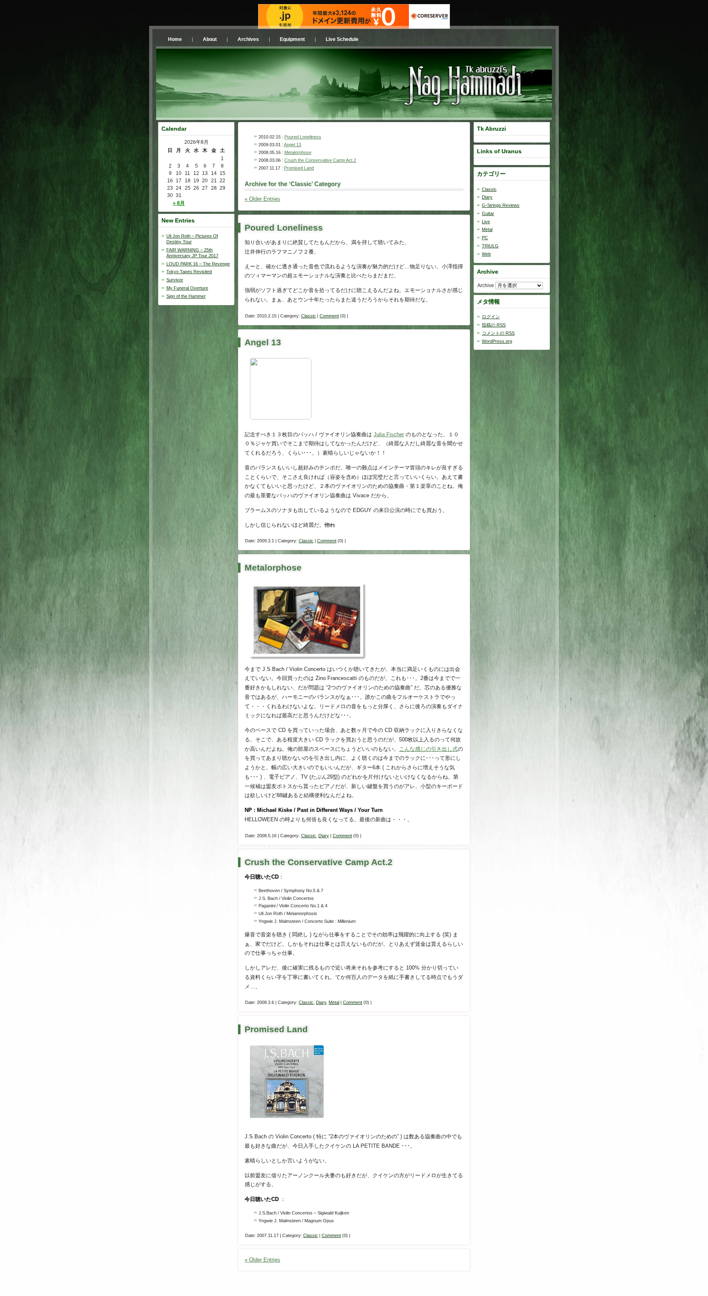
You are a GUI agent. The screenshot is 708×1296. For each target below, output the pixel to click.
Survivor (174, 279)
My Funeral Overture (187, 287)
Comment (329, 315)
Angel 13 (292, 144)
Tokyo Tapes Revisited (189, 271)
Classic (308, 315)
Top (688, 1276)
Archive (485, 285)
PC (485, 237)
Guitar (488, 213)
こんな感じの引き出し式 (428, 749)
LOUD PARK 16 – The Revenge (198, 263)
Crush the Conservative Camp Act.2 (320, 160)
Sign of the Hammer (186, 296)
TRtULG (490, 245)
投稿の (494, 324)
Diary (323, 835)
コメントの (498, 333)
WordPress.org (497, 341)
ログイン (491, 316)
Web (486, 253)
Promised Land (299, 167)
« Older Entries (262, 199)
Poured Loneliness (302, 136)
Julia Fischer (389, 434)
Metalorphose (297, 152)
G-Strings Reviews (501, 205)
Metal (334, 1002)
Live (486, 221)
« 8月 (179, 203)
